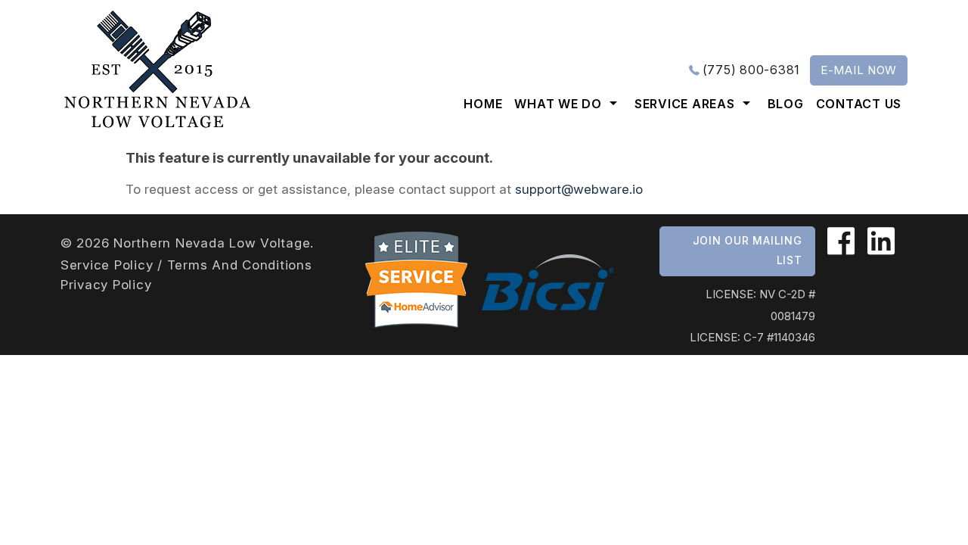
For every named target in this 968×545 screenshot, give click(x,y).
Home (483, 103)
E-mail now (859, 70)
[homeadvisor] (416, 281)
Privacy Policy (106, 284)
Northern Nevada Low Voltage (211, 243)
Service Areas (684, 103)
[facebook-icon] (841, 241)
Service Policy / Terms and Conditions (186, 264)
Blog (786, 103)
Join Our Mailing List (747, 250)
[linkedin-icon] (876, 241)
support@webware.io (579, 189)
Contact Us (859, 103)
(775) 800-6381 (752, 69)
